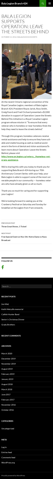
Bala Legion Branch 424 (14, 3)
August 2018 (7, 384)
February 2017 (7, 399)
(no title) (5, 304)
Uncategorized (7, 428)
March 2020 (6, 353)
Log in (4, 447)
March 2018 (6, 389)
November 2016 (8, 405)
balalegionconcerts (27, 37)
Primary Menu (49, 3)
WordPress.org (8, 462)
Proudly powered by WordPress (13, 475)
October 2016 (7, 410)
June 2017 (5, 394)
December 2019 (8, 358)
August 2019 (7, 369)
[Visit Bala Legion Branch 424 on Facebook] (2, 268)
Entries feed (6, 452)
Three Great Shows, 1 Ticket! (14, 225)
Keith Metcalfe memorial (12, 309)
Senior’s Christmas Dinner (12, 319)
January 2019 (7, 379)
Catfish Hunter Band (10, 314)
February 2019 (7, 374)
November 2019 (8, 364)
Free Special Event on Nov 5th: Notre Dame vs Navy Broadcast (24, 236)
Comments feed (8, 457)
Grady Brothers (8, 324)
